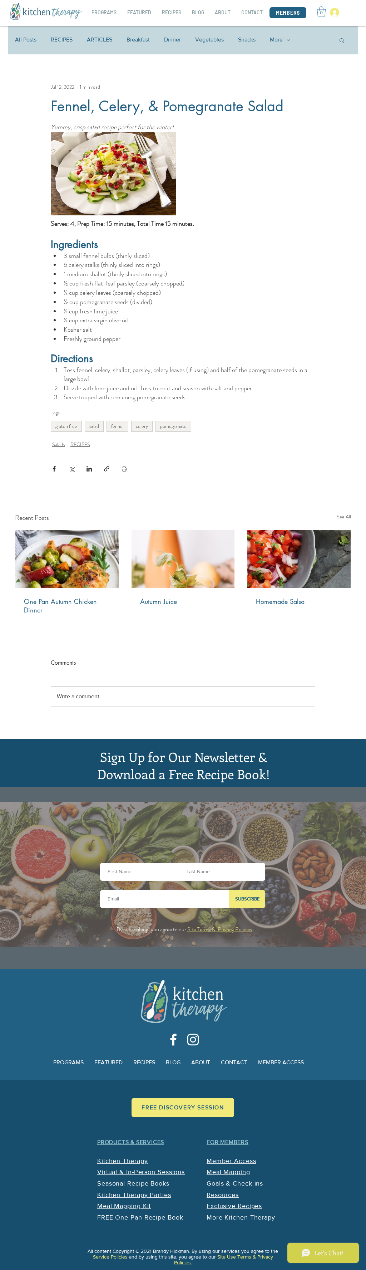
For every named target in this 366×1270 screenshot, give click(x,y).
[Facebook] (173, 1039)
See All (344, 516)
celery (142, 426)
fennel (117, 426)
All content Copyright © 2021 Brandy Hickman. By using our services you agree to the (183, 1251)
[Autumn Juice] (183, 559)
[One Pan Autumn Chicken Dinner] (67, 559)
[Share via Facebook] (54, 468)
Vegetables (209, 39)
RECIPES (62, 39)
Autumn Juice (158, 601)
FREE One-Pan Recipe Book (140, 1217)
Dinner (172, 39)
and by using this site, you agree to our (173, 1257)
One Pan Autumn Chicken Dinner (60, 605)
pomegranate (173, 426)
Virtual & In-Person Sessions (141, 1172)
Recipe (137, 1183)
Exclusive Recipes (234, 1206)
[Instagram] (193, 1039)
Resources (223, 1194)
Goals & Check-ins (235, 1183)
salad (94, 426)
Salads (58, 444)
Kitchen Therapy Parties (134, 1194)
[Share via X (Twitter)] (71, 468)
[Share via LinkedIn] (89, 468)
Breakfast (138, 39)
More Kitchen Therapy (241, 1217)
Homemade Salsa (280, 601)
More (276, 39)
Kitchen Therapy (122, 1160)
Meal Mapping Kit (124, 1206)
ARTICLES (99, 39)
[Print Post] (124, 468)
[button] (321, 11)
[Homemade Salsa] (299, 559)
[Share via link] (106, 468)
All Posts (25, 39)
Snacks (247, 39)
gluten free (66, 426)
